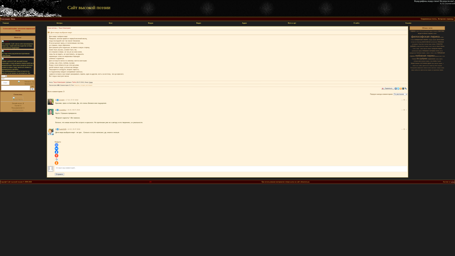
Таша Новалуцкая (65, 28)
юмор (430, 44)
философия (440, 39)
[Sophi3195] (51, 131)
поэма (437, 58)
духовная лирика (428, 31)
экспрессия (414, 42)
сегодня (82, 85)
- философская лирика (425, 48)
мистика (441, 31)
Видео (198, 23)
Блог (110, 23)
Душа (413, 70)
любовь (434, 44)
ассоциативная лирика (437, 70)
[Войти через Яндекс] (56, 155)
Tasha (74, 82)
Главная (6, 23)
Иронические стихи (440, 56)
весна (441, 50)
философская (426, 42)
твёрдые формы (432, 39)
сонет (435, 33)
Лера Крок (421, 44)
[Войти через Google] (57, 159)
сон (436, 65)
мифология (420, 67)
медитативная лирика (425, 33)
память (441, 58)
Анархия (77, 85)
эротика (426, 44)
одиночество (425, 65)
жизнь (435, 61)
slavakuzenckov (17, 110)
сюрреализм (431, 58)
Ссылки (408, 23)
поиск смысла (432, 46)
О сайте (356, 23)
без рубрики (422, 59)
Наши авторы (52, 28)
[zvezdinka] (51, 112)
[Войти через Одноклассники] (56, 163)
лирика (412, 31)
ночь (417, 65)
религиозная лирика (417, 50)
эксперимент (415, 44)
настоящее (89, 85)
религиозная (434, 42)
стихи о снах (433, 53)
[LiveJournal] (406, 88)
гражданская (413, 53)
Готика (412, 39)
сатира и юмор (440, 67)
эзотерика (432, 50)
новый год (431, 65)
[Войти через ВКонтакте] (56, 148)
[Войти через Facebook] (56, 152)
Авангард (419, 42)
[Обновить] (33, 76)
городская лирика (437, 48)
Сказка (414, 58)
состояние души (425, 63)
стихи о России (420, 31)
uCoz (453, 182)
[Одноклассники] (401, 88)
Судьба (439, 61)
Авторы (59, 23)
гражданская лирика (421, 39)
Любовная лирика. (421, 53)
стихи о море (416, 48)
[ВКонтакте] (396, 88)
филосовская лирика (426, 70)
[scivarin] (51, 102)
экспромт (439, 65)
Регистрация (5, 19)
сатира (442, 37)
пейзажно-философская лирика (421, 61)
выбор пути (417, 70)
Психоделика (413, 67)
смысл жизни (440, 46)
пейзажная (425, 50)
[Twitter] (398, 88)
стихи (431, 61)
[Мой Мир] (403, 88)
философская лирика (425, 36)
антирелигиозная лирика (422, 46)
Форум (150, 23)
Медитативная (415, 63)
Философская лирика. (437, 63)
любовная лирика (425, 55)
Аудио (244, 23)
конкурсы (435, 31)
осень (437, 50)
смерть (428, 53)
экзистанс (433, 67)
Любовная (441, 42)
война (420, 65)
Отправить (59, 174)
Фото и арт (292, 23)
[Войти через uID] (56, 145)
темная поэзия (427, 67)
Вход (13, 19)
